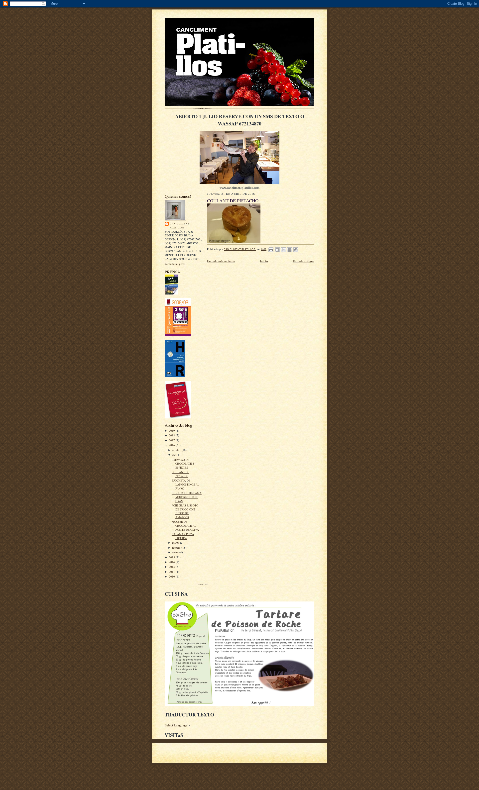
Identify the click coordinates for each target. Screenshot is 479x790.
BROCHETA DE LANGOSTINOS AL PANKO (185, 484)
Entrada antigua (303, 261)
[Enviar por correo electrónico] (270, 249)
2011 (172, 572)
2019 (172, 430)
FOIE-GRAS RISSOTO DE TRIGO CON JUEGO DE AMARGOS (185, 511)
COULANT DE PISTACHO (180, 474)
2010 (172, 576)
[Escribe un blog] (277, 249)
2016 (172, 445)
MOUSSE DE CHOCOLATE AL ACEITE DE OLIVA (185, 525)
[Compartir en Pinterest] (295, 249)
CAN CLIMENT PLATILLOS (179, 225)
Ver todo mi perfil (175, 264)
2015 (172, 557)
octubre (177, 450)
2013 (172, 567)
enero (175, 552)
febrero (176, 547)
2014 (172, 562)
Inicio (264, 261)
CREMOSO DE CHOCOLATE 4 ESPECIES (183, 463)
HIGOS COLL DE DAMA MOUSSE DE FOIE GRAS (187, 496)
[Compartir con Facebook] (289, 249)
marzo (176, 542)
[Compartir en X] (283, 249)
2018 (172, 435)
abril (175, 455)
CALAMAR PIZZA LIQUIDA (183, 536)
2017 (172, 440)
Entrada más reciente (221, 261)
